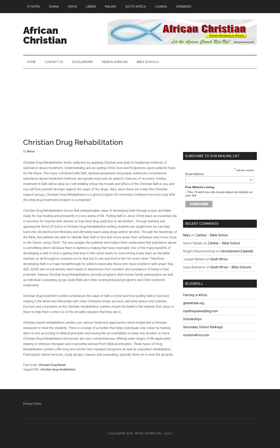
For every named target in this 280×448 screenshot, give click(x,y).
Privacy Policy (32, 403)
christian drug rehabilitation (58, 369)
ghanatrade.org (193, 303)
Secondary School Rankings (203, 327)
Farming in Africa (195, 295)
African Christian (45, 35)
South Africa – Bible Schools (230, 267)
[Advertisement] (140, 99)
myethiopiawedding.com (200, 311)
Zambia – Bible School (212, 235)
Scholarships (192, 319)
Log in (168, 433)
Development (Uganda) (236, 251)
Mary (186, 235)
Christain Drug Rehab (52, 365)
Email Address (218, 174)
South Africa (219, 259)
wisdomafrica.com (196, 335)
